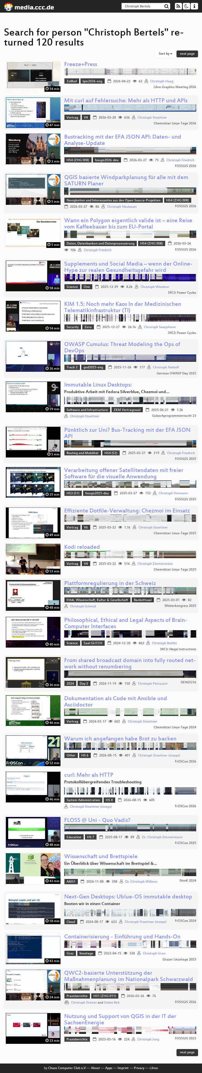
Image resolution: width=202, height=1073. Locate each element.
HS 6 (84, 755)
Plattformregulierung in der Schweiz (110, 584)
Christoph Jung (148, 1039)
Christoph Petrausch (153, 684)
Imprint (123, 1068)
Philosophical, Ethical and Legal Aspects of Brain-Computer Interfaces (125, 623)
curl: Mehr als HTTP (88, 775)
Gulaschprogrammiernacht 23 (174, 416)
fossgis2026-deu (107, 160)
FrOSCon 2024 (185, 921)
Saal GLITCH (93, 643)
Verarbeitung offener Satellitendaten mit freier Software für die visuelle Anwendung (123, 473)
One (87, 287)
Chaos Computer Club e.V (67, 1068)
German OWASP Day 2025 (176, 373)
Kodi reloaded (82, 547)
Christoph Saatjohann (160, 327)
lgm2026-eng (92, 81)
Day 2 (84, 684)
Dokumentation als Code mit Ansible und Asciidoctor (115, 702)
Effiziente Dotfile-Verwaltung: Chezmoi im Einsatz (127, 511)
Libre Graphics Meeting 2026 (175, 87)
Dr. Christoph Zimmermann (162, 837)
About (95, 1068)
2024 (70, 684)
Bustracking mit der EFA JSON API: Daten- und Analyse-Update (122, 140)
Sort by (164, 54)
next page (187, 54)
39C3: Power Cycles (182, 293)
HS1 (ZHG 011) (104, 996)
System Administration (83, 800)
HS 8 (109, 800)
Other (71, 755)
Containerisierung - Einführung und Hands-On (122, 937)
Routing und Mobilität (83, 453)
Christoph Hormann (173, 493)
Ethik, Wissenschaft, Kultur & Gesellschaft (97, 600)
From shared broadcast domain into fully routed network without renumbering (130, 664)
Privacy (139, 1068)
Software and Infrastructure (87, 410)
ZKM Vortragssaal (127, 410)
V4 (86, 118)
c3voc (154, 1068)
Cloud (71, 922)
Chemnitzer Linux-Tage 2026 (175, 123)
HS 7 (90, 837)
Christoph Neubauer (122, 207)
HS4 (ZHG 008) (78, 160)
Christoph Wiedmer (154, 287)
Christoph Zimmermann (155, 564)
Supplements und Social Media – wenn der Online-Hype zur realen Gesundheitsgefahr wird (128, 267)
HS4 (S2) (110, 453)
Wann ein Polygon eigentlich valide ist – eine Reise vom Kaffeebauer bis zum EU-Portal (128, 224)
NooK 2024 (188, 881)
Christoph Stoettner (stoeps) (159, 755)
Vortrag (72, 118)
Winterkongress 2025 (180, 606)
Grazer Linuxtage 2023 (179, 960)
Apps (108, 1068)
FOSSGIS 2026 (185, 166)
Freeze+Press (80, 65)
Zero (88, 327)
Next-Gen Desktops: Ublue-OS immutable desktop (128, 897)
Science (72, 287)
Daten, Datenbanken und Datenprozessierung (100, 244)
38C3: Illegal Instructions (178, 649)
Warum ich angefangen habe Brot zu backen (120, 739)
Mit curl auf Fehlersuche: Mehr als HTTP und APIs (126, 101)
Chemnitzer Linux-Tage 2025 (175, 533)
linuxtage (86, 953)
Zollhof (72, 81)
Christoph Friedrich (180, 160)
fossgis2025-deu (97, 493)
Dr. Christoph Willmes (141, 882)
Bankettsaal (143, 600)
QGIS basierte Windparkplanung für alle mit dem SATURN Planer (126, 181)
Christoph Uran (154, 953)
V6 (86, 528)
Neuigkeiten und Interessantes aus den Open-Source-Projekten (113, 200)
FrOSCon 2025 (185, 843)
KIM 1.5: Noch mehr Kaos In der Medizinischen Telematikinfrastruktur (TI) (122, 307)
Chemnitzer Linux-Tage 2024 (175, 727)
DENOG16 (188, 682)
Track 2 (72, 367)
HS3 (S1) (73, 493)
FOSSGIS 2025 (185, 459)
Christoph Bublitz (164, 643)
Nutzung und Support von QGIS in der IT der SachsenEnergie (120, 1020)
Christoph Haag (161, 81)
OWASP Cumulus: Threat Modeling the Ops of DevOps (122, 348)
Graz (70, 953)
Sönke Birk (112, 1003)
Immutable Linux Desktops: (98, 385)
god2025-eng (93, 367)
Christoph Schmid (83, 606)
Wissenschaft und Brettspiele (101, 857)
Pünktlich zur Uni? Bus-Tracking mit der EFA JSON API (127, 433)
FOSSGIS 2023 (185, 1038)
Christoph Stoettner (152, 118)
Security (73, 327)
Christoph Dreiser (84, 1003)
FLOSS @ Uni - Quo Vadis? (97, 820)
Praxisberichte (77, 996)
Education (74, 837)
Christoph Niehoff (166, 367)
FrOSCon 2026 (185, 762)
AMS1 (71, 882)
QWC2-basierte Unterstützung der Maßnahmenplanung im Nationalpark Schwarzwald (128, 976)
